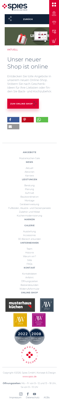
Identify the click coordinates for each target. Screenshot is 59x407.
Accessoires (29, 235)
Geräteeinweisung (29, 204)
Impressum (15, 397)
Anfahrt (29, 277)
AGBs (47, 397)
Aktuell (29, 168)
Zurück (28, 19)
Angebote (29, 152)
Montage (29, 200)
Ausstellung (29, 231)
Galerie (29, 225)
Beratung (29, 185)
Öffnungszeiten (29, 281)
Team (29, 248)
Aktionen (29, 172)
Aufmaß (29, 193)
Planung (29, 189)
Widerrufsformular (30, 288)
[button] (13, 119)
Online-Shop (29, 292)
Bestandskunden (29, 285)
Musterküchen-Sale (29, 158)
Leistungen (29, 179)
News (29, 162)
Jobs (29, 260)
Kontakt (29, 267)
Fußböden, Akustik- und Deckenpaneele (29, 208)
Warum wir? (29, 256)
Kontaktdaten (29, 273)
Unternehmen (29, 242)
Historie (29, 252)
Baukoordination (29, 196)
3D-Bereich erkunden (29, 239)
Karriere (29, 175)
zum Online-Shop (21, 103)
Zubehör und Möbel (29, 212)
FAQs (29, 264)
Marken (29, 219)
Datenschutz (32, 397)
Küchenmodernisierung (29, 215)
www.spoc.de (29, 376)
